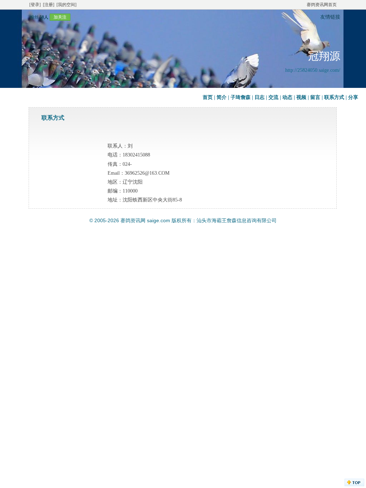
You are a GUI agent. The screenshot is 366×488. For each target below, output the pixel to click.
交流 (273, 97)
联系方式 (334, 97)
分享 (353, 97)
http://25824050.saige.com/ (312, 70)
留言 (315, 97)
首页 (208, 97)
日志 (259, 97)
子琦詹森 (241, 97)
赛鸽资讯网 (132, 220)
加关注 (60, 17)
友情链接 (330, 17)
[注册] (48, 4)
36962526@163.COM (147, 173)
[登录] (35, 4)
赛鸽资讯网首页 (322, 4)
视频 (301, 97)
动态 (287, 97)
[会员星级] (27, 17)
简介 (222, 97)
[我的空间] (66, 4)
